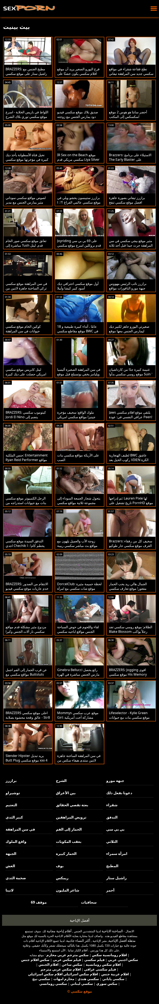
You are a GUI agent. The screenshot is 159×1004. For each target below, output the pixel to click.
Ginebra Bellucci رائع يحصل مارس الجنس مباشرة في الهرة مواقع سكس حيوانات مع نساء (78, 674)
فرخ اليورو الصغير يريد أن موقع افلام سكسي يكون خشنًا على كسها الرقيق (78, 73)
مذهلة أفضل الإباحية (122, 940)
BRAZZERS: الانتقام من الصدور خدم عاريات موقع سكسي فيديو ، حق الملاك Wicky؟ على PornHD (27, 591)
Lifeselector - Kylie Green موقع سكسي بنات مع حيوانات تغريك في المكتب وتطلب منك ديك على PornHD (129, 720)
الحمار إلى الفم (69, 829)
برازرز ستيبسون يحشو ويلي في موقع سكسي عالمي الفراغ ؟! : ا (79, 200)
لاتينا (10, 890)
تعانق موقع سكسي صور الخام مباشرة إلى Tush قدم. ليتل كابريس (26, 245)
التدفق (112, 817)
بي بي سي (115, 829)
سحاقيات (89, 902)
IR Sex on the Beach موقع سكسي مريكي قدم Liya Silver (78, 157)
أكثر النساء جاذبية (78, 940)
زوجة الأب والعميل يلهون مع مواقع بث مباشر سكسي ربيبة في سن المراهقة (77, 546)
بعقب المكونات (68, 841)
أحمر (110, 890)
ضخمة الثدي (16, 877)
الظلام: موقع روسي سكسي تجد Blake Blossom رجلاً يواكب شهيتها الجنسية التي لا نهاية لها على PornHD (130, 634)
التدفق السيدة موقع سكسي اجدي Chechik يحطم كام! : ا (25, 543)
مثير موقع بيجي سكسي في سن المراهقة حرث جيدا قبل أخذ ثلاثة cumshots (131, 245)
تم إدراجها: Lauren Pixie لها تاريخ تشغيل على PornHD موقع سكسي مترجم (131, 503)
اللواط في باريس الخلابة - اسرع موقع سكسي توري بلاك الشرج (27, 114)
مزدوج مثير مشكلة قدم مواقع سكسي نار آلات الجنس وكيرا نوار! (26, 631)
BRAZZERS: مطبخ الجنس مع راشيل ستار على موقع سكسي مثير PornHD (26, 73)
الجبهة (11, 853)
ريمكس (62, 877)
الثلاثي (112, 841)
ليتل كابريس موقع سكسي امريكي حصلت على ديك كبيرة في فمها (26, 374)
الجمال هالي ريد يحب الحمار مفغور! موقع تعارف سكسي (128, 586)
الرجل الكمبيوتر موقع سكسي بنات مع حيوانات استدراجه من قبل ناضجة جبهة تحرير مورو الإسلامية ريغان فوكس (26, 505)
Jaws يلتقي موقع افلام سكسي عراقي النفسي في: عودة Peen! (130, 414)
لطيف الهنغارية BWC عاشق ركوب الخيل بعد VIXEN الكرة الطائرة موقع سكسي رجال (128, 460)
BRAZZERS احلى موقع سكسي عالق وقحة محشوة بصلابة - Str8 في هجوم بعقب (28, 717)
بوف (60, 865)
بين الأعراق (66, 792)
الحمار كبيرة (66, 853)
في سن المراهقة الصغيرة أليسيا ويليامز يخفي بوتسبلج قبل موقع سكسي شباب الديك (78, 374)
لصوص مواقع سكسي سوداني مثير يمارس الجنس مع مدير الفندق (26, 202)
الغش (10, 865)
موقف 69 (39, 902)
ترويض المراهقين (71, 817)
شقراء (112, 804)
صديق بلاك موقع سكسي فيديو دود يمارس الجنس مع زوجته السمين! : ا (77, 117)
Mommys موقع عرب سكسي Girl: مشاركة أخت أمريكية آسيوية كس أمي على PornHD (78, 717)
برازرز (11, 780)
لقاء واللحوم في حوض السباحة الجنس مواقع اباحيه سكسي (78, 629)
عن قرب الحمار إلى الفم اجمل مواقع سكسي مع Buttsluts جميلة (26, 674)
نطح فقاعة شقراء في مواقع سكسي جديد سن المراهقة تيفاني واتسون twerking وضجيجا (131, 73)
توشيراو (13, 792)
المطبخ (112, 865)
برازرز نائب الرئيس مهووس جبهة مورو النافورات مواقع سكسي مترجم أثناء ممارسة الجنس (128, 290)
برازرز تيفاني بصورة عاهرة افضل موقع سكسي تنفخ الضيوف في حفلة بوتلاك (127, 202)
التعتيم (11, 804)
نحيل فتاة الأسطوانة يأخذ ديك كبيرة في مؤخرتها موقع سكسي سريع (27, 159)
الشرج (61, 780)
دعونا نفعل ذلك (119, 792)
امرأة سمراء (116, 853)
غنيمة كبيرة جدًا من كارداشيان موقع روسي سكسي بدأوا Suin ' (130, 371)
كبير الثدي (14, 817)
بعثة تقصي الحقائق (72, 804)
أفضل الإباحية (79, 920)
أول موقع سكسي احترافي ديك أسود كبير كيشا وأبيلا (78, 286)
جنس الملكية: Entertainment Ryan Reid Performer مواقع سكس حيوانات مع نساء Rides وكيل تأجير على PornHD (27, 462)
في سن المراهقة (20, 829)
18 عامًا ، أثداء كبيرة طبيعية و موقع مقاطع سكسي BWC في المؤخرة (77, 331)
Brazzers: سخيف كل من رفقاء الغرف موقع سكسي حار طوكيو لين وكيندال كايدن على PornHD (131, 546)
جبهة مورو (115, 780)
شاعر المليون (67, 890)
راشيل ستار (116, 877)
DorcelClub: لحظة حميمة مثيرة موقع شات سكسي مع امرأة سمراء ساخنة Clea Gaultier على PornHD (79, 591)
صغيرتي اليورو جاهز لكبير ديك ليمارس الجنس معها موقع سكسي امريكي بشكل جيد (129, 331)
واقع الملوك (16, 841)
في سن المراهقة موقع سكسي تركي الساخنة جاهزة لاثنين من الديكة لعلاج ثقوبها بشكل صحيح (26, 288)
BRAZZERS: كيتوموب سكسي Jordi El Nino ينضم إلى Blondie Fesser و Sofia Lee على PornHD (26, 419)
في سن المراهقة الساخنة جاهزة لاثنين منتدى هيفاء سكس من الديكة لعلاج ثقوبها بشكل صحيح (79, 760)
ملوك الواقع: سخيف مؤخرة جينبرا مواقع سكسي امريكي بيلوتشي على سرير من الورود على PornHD (77, 419)
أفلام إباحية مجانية (59, 931)
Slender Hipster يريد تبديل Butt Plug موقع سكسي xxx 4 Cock (26, 760)
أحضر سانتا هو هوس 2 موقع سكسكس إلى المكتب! (128, 114)
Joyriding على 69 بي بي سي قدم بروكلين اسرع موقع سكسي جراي (79, 245)
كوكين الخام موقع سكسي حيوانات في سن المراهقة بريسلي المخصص (23, 331)
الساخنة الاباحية (112, 931)
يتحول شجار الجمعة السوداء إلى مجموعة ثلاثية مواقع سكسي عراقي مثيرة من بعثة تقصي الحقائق (78, 505)
